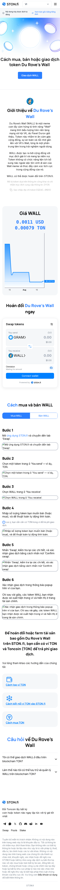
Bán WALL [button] (44, 415)
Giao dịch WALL (30, 75)
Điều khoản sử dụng (47, 874)
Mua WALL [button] (16, 415)
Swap (5, 830)
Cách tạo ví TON (16, 684)
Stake (23, 830)
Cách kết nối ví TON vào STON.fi (25, 703)
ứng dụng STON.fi (17, 435)
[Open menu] (55, 4)
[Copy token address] (11, 190)
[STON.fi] (10, 4)
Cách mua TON (15, 722)
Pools (14, 830)
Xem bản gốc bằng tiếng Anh (45, 13)
